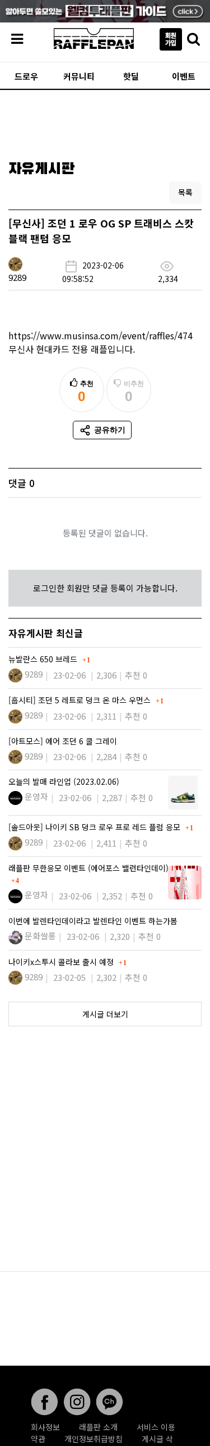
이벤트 (183, 76)
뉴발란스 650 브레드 (44, 659)
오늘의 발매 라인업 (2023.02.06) (63, 781)
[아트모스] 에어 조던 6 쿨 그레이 (62, 741)
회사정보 (45, 1427)
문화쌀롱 (40, 936)
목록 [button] (185, 192)
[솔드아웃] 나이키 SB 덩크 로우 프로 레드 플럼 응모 (95, 827)
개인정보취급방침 (93, 1438)
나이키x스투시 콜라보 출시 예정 (62, 961)
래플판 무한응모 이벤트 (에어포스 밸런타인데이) (88, 868)
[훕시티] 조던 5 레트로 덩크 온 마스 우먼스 (80, 700)
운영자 (36, 796)
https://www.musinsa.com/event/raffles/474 (100, 335)
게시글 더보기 (105, 1014)
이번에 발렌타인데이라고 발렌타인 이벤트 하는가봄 (93, 920)
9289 (17, 277)
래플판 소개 (98, 1427)
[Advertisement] (105, 121)
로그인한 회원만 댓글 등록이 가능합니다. (105, 588)
